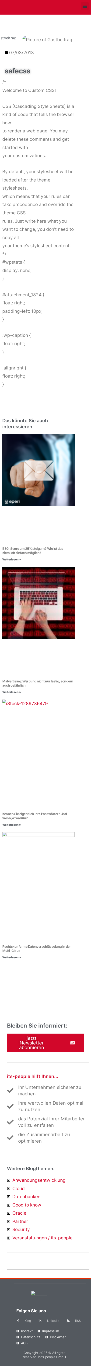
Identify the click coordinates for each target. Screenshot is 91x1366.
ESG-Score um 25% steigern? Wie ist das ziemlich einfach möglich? (32, 551)
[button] (85, 6)
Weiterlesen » (11, 559)
